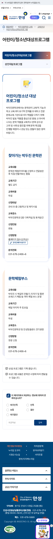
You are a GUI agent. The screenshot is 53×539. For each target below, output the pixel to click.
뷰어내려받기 (38, 450)
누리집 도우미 (14, 450)
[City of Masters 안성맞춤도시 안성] (14, 17)
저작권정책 (38, 446)
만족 (32, 405)
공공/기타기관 (11, 487)
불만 (32, 410)
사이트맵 (38, 454)
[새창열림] (10, 530)
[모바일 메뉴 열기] (49, 17)
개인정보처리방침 (14, 446)
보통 (12, 410)
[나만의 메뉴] (25, 14)
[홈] (4, 27)
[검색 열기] (44, 17)
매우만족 (14, 405)
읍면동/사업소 (11, 470)
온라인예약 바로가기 (19, 243)
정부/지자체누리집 (26, 459)
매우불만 (14, 414)
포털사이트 (6, 9)
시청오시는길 (14, 454)
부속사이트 (18, 9)
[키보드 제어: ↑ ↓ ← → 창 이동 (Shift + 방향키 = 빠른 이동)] (43, 520)
